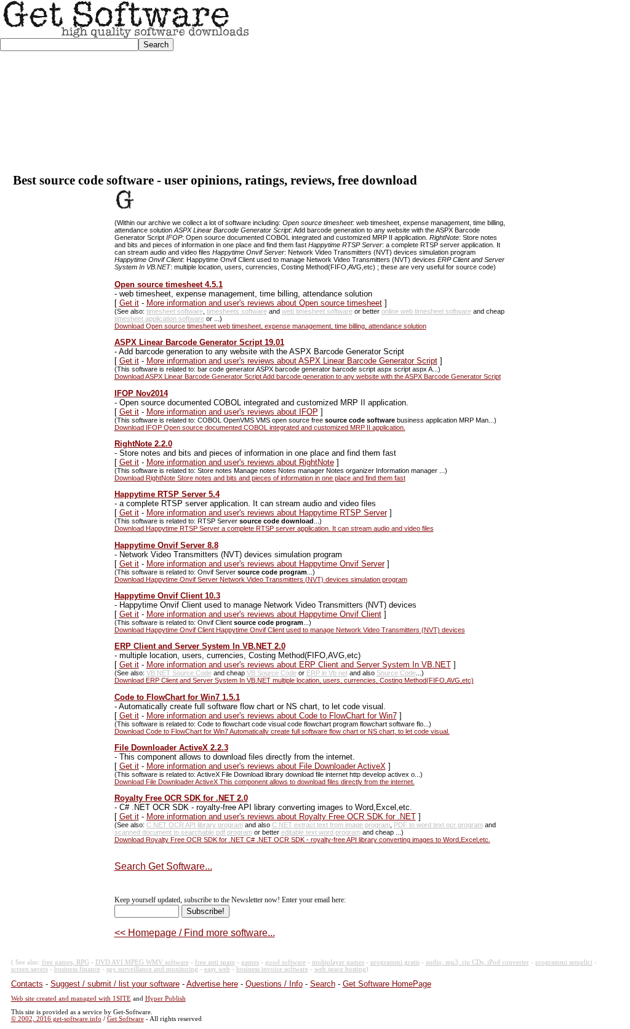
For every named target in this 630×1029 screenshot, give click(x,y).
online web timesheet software (426, 311)
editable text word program (321, 832)
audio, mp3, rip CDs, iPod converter (477, 962)
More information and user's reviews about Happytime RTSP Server (266, 512)
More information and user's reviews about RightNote (240, 462)
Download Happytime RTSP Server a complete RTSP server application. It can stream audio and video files (274, 528)
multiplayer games (338, 962)
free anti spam (215, 962)
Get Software (125, 1018)
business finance (77, 969)
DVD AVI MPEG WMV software (142, 962)
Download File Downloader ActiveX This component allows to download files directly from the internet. (264, 781)
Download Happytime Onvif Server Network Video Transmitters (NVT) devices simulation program (260, 579)
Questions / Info (274, 983)
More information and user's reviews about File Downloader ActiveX (266, 766)
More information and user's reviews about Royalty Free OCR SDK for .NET (281, 816)
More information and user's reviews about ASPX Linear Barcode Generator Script (291, 360)
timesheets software (237, 311)
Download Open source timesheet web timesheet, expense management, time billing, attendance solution (270, 326)
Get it (129, 303)
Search (322, 983)
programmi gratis (395, 962)
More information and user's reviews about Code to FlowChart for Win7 (271, 715)
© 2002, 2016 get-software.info (56, 1018)
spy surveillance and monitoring (152, 969)
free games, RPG (65, 962)
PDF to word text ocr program (438, 824)
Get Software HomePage (387, 983)
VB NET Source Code (179, 673)
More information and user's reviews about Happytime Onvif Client (263, 614)
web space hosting (340, 969)
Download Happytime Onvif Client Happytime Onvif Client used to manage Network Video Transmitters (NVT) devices (289, 630)
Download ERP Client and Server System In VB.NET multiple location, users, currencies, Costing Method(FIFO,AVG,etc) (294, 680)
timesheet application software (159, 318)
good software (285, 962)
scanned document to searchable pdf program (183, 832)
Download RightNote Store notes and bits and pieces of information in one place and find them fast (259, 478)
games (250, 962)
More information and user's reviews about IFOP (232, 411)
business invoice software (272, 969)
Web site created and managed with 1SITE (71, 998)
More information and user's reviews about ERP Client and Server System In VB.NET (298, 664)
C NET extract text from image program (331, 824)
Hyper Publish (165, 998)
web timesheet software (317, 311)
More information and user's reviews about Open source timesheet (264, 303)
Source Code (396, 673)
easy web (217, 969)
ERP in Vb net (327, 673)
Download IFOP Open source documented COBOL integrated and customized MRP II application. (259, 427)
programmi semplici (563, 962)
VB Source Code (272, 673)
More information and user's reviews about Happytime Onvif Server (265, 563)
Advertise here (212, 983)
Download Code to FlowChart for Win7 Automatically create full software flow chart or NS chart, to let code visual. (282, 731)
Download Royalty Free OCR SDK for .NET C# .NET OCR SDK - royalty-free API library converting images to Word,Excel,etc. (302, 839)
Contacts (27, 983)
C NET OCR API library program (194, 824)
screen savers (29, 969)
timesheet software (174, 311)
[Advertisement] (440, 87)
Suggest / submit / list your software (115, 983)
